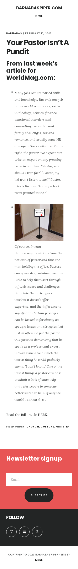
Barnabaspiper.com (39, 8)
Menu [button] (39, 16)
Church (32, 426)
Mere (39, 560)
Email (10, 470)
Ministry (63, 426)
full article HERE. (34, 414)
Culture (47, 426)
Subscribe (39, 495)
